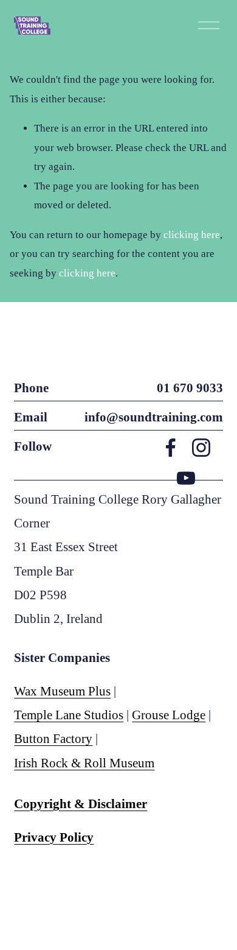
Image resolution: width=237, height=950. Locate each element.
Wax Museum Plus (62, 691)
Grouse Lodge (168, 715)
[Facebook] (170, 447)
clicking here (191, 235)
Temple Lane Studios (68, 715)
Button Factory (53, 738)
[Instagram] (201, 447)
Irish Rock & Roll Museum (84, 763)
